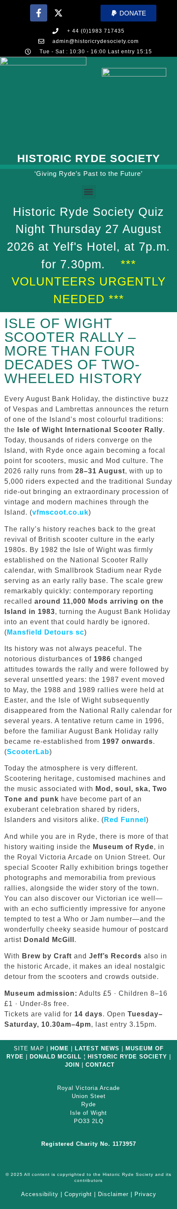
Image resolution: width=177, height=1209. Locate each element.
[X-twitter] (58, 12)
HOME (59, 1048)
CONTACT (100, 1065)
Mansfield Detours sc (45, 632)
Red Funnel (125, 819)
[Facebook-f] (38, 12)
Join (72, 1065)
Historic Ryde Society (88, 158)
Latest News (97, 1048)
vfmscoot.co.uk (60, 512)
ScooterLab (28, 751)
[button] (128, 13)
